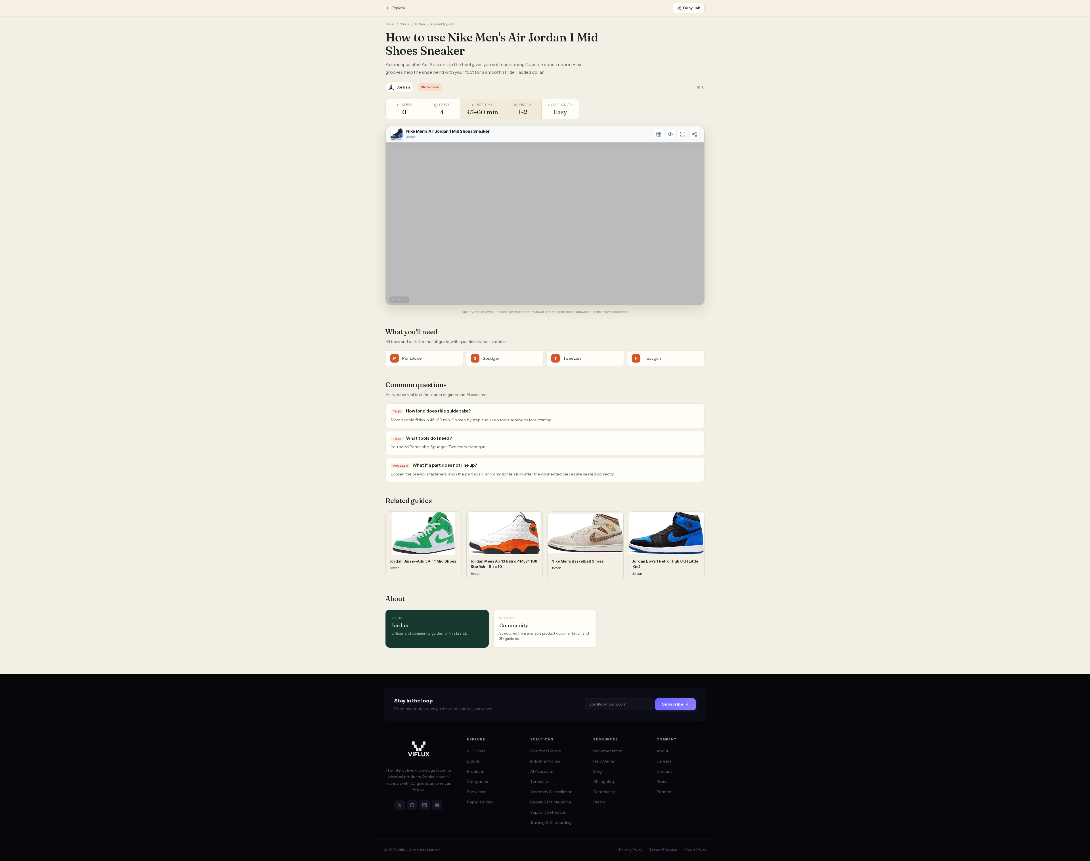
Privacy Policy (630, 850)
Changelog (603, 781)
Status (599, 802)
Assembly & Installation (551, 791)
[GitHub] (412, 805)
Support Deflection (548, 812)
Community (604, 791)
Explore (398, 8)
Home (390, 24)
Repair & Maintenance (550, 802)
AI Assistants (541, 771)
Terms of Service (663, 850)
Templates (540, 781)
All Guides (476, 750)
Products (475, 771)
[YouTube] (437, 805)
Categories (477, 781)
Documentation (607, 750)
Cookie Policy (695, 850)
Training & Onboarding (551, 822)
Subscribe (672, 704)
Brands (473, 761)
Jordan (419, 24)
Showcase (476, 791)
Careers (664, 761)
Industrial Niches (545, 761)
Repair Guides (480, 802)
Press (661, 781)
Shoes (404, 24)
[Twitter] (400, 805)
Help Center (604, 761)
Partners (664, 791)
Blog (597, 771)
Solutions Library (545, 750)
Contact (664, 771)
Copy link (691, 8)
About (662, 750)
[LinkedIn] (425, 805)
